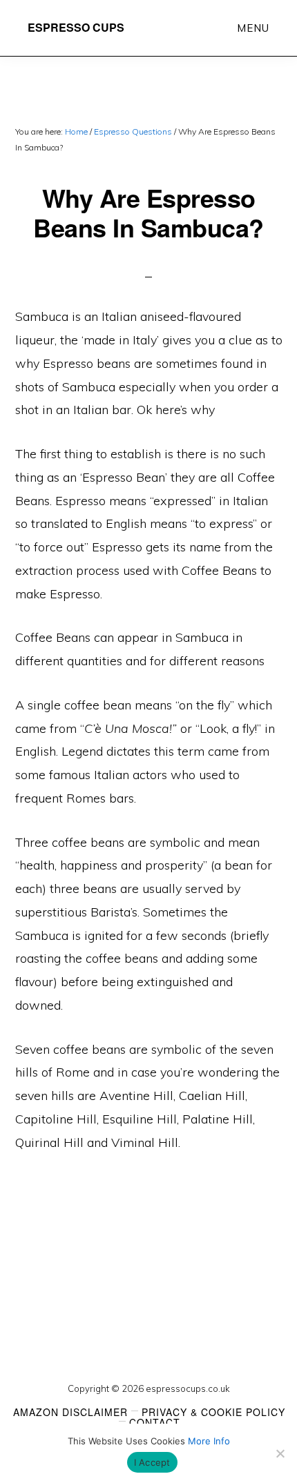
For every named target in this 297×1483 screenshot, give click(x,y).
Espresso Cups (76, 27)
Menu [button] (253, 28)
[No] (280, 1453)
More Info (209, 1440)
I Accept (152, 1462)
